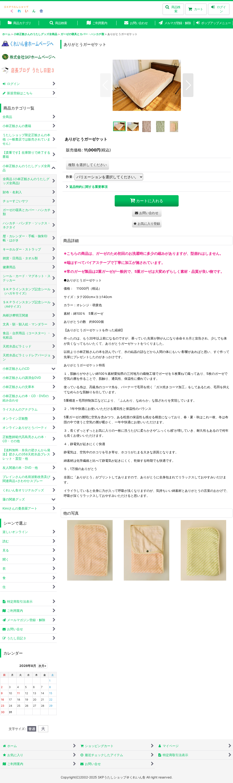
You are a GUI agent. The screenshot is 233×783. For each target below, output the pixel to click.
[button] (173, 9)
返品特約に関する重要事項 (88, 187)
